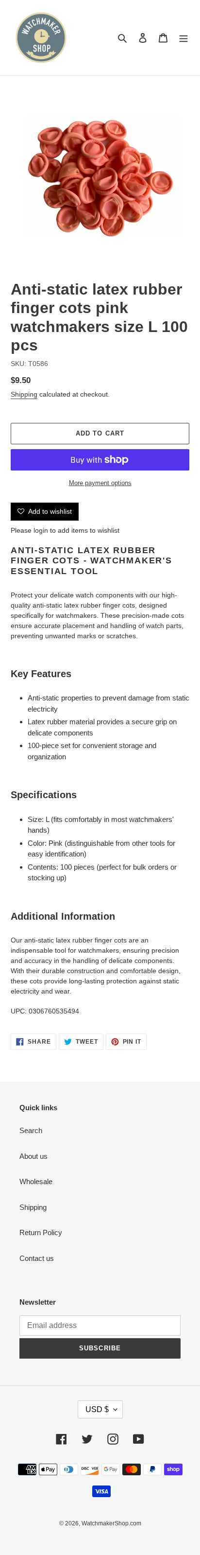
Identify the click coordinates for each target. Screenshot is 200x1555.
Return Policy (40, 1232)
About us (33, 1156)
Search (30, 1130)
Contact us (36, 1258)
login (40, 530)
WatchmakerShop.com (111, 1523)
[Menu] (183, 37)
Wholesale (35, 1181)
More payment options (100, 483)
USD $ (97, 1409)
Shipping (24, 394)
